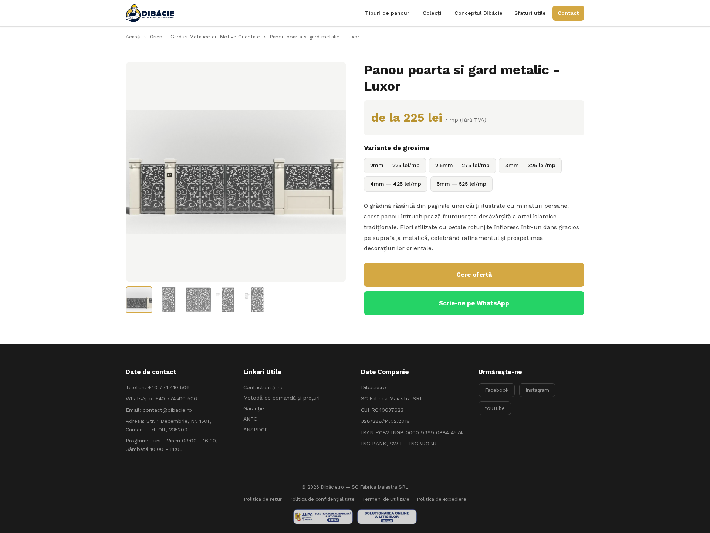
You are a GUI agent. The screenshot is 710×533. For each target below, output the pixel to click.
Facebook (496, 390)
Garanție (253, 408)
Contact (568, 13)
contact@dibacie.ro (167, 410)
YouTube (495, 408)
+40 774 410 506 (169, 387)
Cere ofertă (474, 274)
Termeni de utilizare (385, 499)
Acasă (133, 37)
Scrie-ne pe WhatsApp (474, 303)
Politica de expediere (441, 499)
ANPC (250, 419)
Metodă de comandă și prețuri (281, 398)
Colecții (433, 13)
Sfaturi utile (530, 13)
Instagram (537, 390)
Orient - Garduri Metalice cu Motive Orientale (205, 37)
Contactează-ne (263, 387)
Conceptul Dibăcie (478, 13)
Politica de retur (263, 499)
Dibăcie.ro (332, 487)
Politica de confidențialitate (322, 499)
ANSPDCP (255, 429)
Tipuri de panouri (388, 13)
